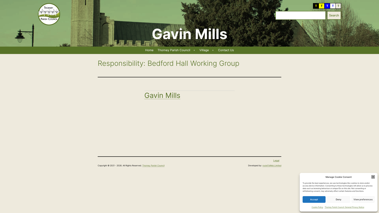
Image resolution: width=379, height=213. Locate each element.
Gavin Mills (162, 95)
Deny (338, 199)
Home (149, 50)
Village (204, 50)
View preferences (363, 199)
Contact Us (226, 50)
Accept (314, 199)
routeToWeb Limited (271, 165)
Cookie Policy (317, 207)
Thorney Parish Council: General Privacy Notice (344, 207)
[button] (373, 176)
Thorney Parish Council (174, 50)
